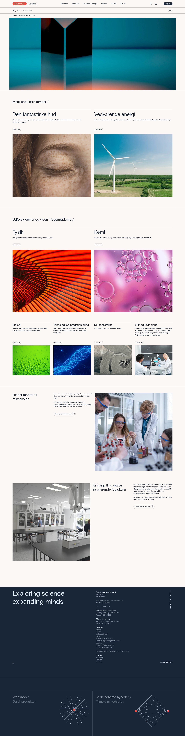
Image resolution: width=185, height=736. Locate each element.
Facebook (99, 657)
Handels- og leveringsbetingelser (108, 641)
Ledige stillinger (101, 634)
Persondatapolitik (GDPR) (105, 645)
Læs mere (16, 129)
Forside (15, 15)
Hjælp (98, 636)
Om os (98, 632)
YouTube (99, 662)
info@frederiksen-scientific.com (111, 600)
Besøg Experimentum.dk (63, 414)
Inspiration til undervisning (27, 15)
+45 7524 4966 (104, 603)
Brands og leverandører (104, 638)
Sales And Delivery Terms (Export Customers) (112, 651)
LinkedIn (99, 660)
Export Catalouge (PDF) (104, 647)
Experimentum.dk (60, 405)
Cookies (99, 643)
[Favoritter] (151, 3)
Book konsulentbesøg (142, 507)
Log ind (168, 4)
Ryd (170, 10)
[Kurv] (156, 3)
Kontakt (99, 630)
